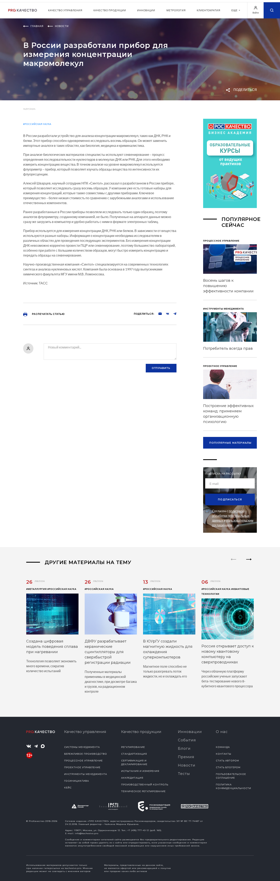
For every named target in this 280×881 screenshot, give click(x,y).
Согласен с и (232, 518)
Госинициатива (76, 780)
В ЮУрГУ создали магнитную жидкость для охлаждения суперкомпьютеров (167, 649)
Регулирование (133, 747)
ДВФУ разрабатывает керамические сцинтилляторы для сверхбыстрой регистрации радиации (108, 652)
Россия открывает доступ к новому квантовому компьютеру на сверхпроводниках (227, 654)
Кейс (68, 787)
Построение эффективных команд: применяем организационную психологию (228, 414)
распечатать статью (48, 314)
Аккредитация (132, 777)
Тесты (184, 773)
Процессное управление (83, 760)
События (187, 740)
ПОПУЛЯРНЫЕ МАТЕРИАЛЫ (230, 442)
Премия (186, 757)
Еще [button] (234, 10)
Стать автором (227, 760)
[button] (249, 562)
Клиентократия (208, 10)
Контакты (223, 753)
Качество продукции (109, 10)
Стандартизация (134, 753)
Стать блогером (228, 767)
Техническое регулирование (143, 791)
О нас (222, 731)
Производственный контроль (144, 784)
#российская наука (37, 124)
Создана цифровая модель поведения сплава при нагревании (52, 646)
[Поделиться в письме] (158, 313)
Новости (186, 765)
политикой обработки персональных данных (231, 515)
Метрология (176, 10)
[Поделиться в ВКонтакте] (165, 313)
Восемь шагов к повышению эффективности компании (228, 285)
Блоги (184, 748)
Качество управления (65, 10)
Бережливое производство (85, 753)
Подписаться (230, 499)
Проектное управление (82, 767)
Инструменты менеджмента (85, 774)
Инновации (146, 10)
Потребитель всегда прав (228, 348)
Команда (223, 747)
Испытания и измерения (140, 771)
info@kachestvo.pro (86, 833)
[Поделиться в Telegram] (172, 313)
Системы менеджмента (82, 747)
